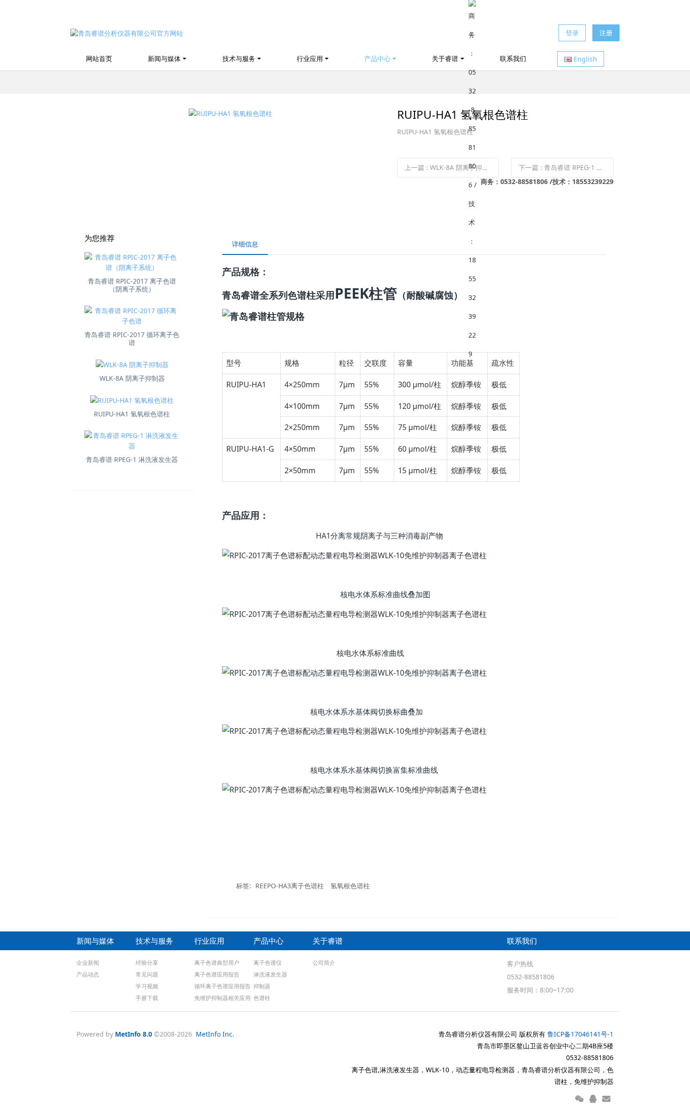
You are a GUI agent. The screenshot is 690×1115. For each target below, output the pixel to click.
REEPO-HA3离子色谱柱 (289, 885)
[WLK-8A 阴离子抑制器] (132, 364)
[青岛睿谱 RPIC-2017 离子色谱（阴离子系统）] (132, 262)
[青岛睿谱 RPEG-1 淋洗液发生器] (132, 441)
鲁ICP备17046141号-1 (580, 1034)
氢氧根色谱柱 (350, 885)
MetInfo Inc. (215, 1034)
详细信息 (245, 243)
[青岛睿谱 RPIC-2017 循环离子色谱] (132, 316)
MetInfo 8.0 (133, 1034)
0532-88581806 (530, 976)
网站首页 (99, 58)
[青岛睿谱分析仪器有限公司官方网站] (126, 33)
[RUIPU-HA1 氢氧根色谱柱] (132, 400)
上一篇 (450, 167)
